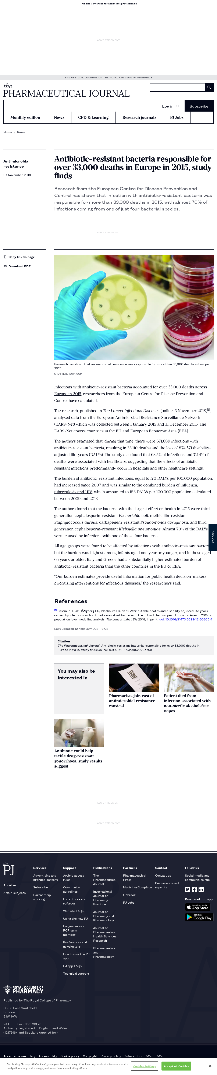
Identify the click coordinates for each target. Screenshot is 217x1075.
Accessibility (48, 1056)
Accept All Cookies (176, 1066)
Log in (168, 105)
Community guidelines (71, 889)
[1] (208, 409)
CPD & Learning (93, 117)
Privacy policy (111, 1056)
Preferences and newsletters (75, 944)
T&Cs (159, 1056)
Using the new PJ (75, 918)
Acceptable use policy (19, 1056)
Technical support (76, 973)
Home (7, 132)
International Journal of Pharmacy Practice (102, 897)
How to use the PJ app (76, 956)
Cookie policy (69, 1056)
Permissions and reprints (167, 885)
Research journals (139, 117)
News (59, 117)
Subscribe (199, 105)
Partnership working (42, 896)
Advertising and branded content (45, 877)
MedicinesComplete (137, 887)
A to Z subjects (14, 892)
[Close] (210, 1066)
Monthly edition (25, 117)
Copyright (90, 1056)
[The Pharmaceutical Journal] (66, 90)
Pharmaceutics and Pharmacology (104, 952)
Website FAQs (73, 910)
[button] (213, 537)
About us (9, 885)
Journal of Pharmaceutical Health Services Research (104, 934)
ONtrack (129, 894)
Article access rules (73, 877)
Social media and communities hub (197, 877)
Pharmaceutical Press (134, 877)
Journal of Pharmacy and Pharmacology (103, 915)
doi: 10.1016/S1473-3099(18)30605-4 (185, 619)
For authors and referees (74, 901)
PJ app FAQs (72, 965)
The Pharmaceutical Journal (104, 879)
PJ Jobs (177, 117)
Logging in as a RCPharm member (73, 930)
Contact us (163, 875)
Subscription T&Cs (138, 1056)
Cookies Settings (144, 1066)
